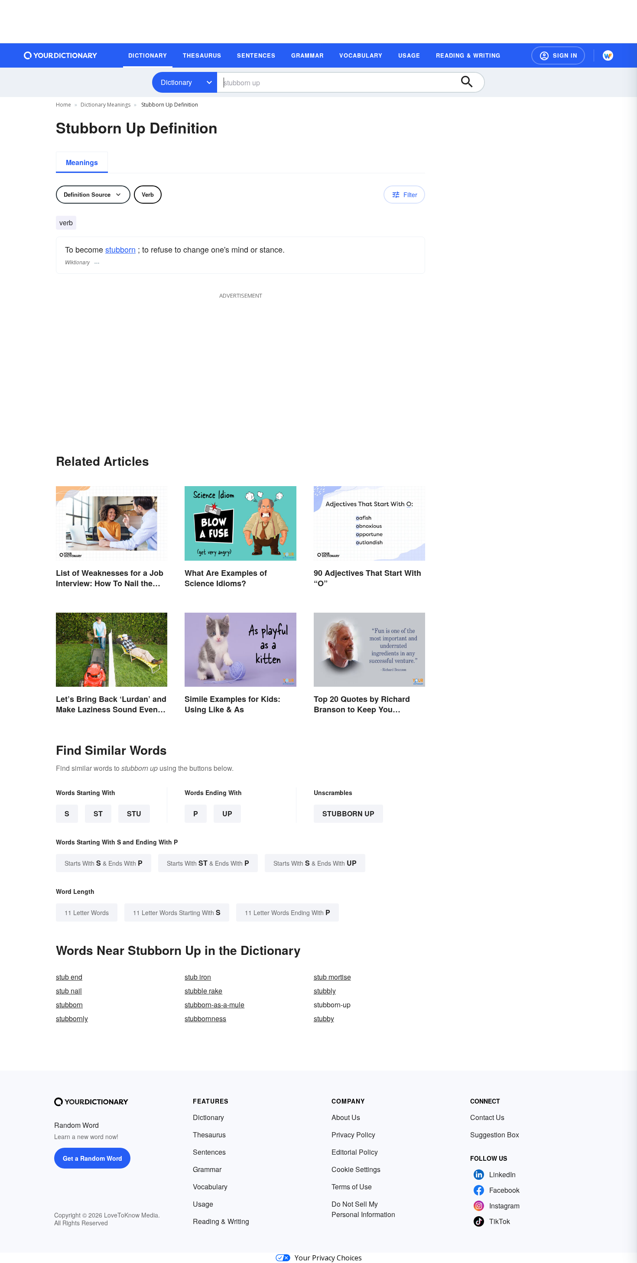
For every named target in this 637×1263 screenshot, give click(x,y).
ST (98, 813)
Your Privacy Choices (328, 1258)
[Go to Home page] (61, 55)
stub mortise (332, 977)
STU (134, 813)
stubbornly (72, 1018)
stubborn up (348, 813)
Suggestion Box (494, 1135)
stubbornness (205, 1018)
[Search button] (471, 82)
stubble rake (203, 991)
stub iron (198, 977)
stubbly (325, 991)
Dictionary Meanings (105, 104)
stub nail (69, 991)
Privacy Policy (353, 1135)
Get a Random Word (92, 1158)
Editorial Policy (355, 1152)
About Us (346, 1117)
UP (227, 813)
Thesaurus (209, 1135)
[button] (558, 55)
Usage (203, 1204)
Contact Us (487, 1117)
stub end (69, 977)
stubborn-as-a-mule (214, 1005)
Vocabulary (210, 1187)
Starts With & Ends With (104, 863)
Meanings (82, 162)
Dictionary (176, 82)
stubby (324, 1018)
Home (63, 104)
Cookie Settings (356, 1169)
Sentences (209, 1152)
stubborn (120, 249)
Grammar (207, 1169)
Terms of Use (352, 1187)
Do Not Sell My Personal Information (363, 1209)
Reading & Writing (221, 1221)
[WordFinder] (608, 55)
